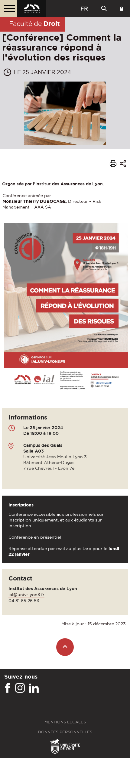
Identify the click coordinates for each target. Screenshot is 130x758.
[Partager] (123, 164)
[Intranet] (121, 8)
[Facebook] (7, 688)
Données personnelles (65, 732)
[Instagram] (20, 688)
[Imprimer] (113, 164)
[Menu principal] (8, 8)
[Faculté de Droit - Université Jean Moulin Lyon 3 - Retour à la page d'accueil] (31, 8)
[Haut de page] (65, 647)
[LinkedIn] (34, 688)
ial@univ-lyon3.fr (26, 594)
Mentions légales (65, 722)
